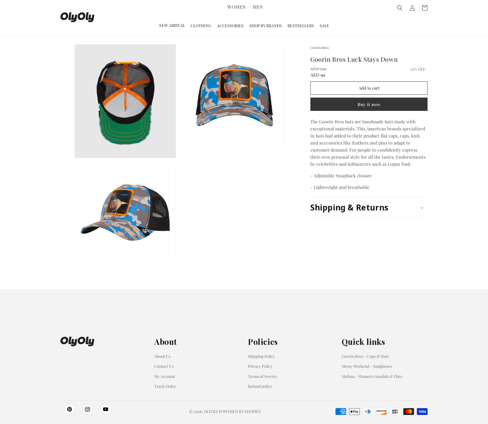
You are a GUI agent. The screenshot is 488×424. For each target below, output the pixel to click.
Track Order (165, 386)
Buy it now (369, 104)
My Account (164, 376)
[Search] (400, 8)
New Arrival (172, 25)
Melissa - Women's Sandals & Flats (372, 376)
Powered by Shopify (240, 411)
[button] (369, 207)
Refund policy (260, 386)
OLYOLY (211, 411)
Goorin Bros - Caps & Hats (365, 356)
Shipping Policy (261, 356)
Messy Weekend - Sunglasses (367, 366)
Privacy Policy (260, 366)
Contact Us (164, 366)
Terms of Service (262, 376)
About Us (162, 356)
